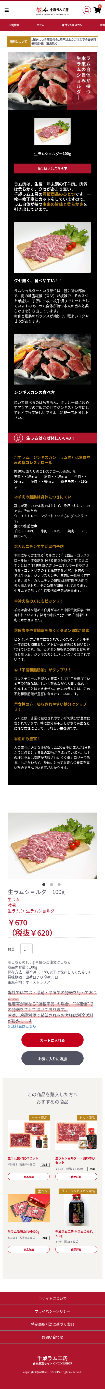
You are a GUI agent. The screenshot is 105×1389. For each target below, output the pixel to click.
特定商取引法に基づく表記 (52, 1324)
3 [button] (60, 885)
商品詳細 (29, 1177)
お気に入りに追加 (52, 1058)
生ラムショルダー (42, 911)
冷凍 (12, 905)
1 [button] (44, 885)
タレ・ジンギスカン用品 (78, 1191)
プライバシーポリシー (52, 1311)
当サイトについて (52, 1298)
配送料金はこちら (22, 1025)
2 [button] (52, 885)
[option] (52, 846)
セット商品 (39, 1117)
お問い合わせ (52, 1336)
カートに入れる (52, 1040)
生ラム (14, 899)
